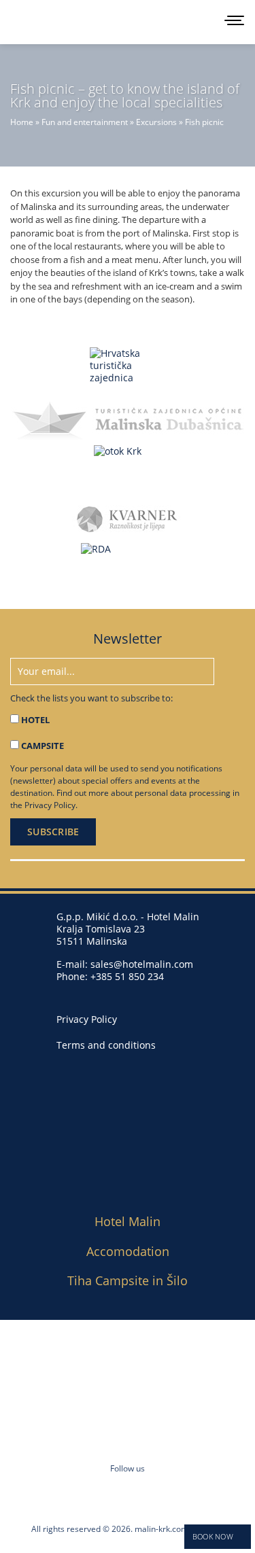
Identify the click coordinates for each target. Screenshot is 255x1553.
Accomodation (127, 1251)
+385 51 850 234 (127, 976)
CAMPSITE (42, 745)
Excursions (156, 122)
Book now (212, 1536)
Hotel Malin (127, 1221)
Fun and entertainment (84, 122)
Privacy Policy (49, 805)
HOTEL (35, 720)
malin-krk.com (161, 1529)
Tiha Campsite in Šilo (127, 1280)
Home (21, 122)
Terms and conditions (106, 1045)
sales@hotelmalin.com (141, 964)
